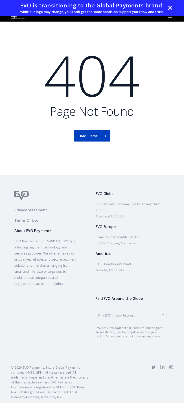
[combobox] (131, 315)
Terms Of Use (26, 220)
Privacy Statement (30, 210)
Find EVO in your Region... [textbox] (116, 315)
